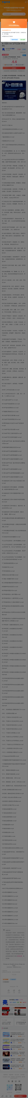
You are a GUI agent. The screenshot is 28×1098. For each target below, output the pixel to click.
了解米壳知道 (14, 39)
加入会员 (23, 39)
